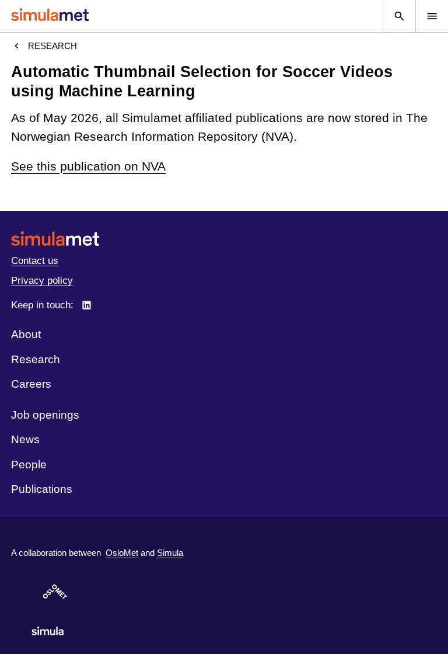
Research (52, 46)
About (26, 334)
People (29, 464)
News (25, 439)
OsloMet (122, 553)
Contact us (34, 260)
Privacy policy (42, 280)
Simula (170, 553)
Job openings (45, 415)
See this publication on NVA (88, 166)
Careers (31, 384)
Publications (41, 489)
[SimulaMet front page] (224, 238)
